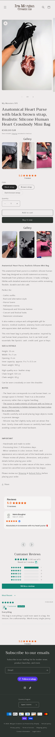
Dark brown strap (14, 193)
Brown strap (26, 187)
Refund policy (46, 724)
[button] (5, 7)
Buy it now (27, 220)
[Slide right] (33, 97)
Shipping (14, 133)
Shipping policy (41, 727)
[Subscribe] (47, 670)
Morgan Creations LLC (17, 724)
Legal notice (36, 731)
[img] (8, 602)
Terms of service (28, 727)
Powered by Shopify (32, 724)
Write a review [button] (27, 586)
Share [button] (6, 484)
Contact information (23, 731)
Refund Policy (35, 473)
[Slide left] (22, 97)
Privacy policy (15, 727)
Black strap (9, 187)
